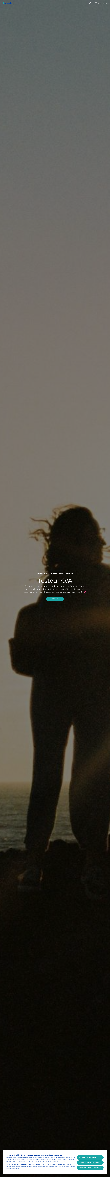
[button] (90, 3)
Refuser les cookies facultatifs (89, 1162)
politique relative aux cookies (27, 1164)
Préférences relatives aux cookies (90, 1167)
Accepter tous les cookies (87, 1157)
